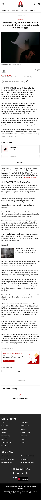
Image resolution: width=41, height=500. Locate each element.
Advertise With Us (7, 459)
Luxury (22, 429)
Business (4, 426)
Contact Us (24, 459)
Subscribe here (8, 361)
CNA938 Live (25, 432)
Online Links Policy (27, 493)
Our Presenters (6, 462)
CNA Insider (24, 426)
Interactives (24, 436)
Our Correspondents (27, 462)
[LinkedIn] (22, 473)
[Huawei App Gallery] (23, 479)
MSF (4, 371)
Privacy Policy (31, 491)
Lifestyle (4, 429)
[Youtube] (18, 473)
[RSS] (27, 473)
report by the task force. (30, 177)
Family (10, 371)
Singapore (24, 10)
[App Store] (16, 478)
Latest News (15, 10)
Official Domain (8, 491)
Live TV (4, 439)
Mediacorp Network (27, 456)
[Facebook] (13, 473)
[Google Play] (13, 478)
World (22, 442)
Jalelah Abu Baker (6, 75)
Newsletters (5, 446)
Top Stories (5, 10)
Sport (22, 439)
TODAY (4, 432)
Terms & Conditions (19, 491)
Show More (20, 162)
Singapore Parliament (21, 371)
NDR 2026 (33, 10)
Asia (2, 422)
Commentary (5, 436)
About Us (4, 456)
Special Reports (6, 442)
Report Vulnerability (14, 493)
